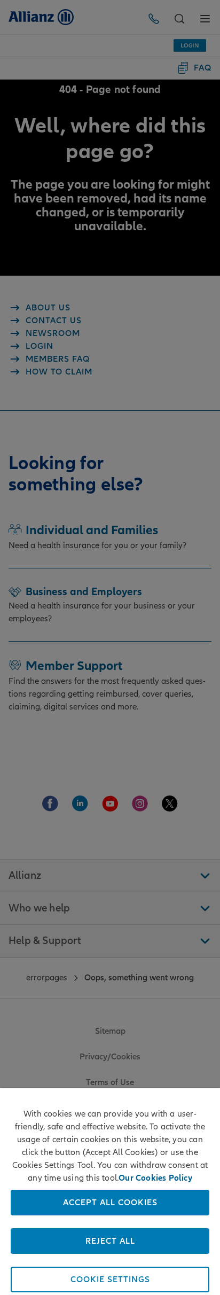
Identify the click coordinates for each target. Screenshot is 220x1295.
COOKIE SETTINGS (110, 1279)
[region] (110, 1191)
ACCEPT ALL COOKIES (110, 1202)
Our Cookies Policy (155, 1178)
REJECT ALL (110, 1241)
